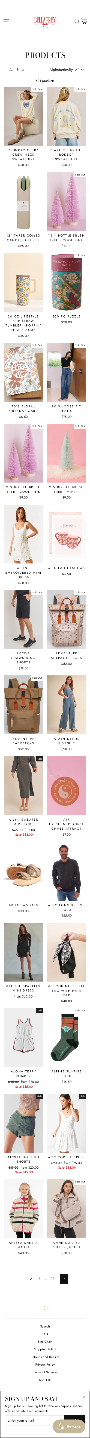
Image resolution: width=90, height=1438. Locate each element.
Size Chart (45, 1341)
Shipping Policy (45, 1349)
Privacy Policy (45, 1364)
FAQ (45, 1334)
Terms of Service (45, 1372)
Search (45, 1326)
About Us (45, 1380)
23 (52, 1278)
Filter (20, 69)
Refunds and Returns (45, 1357)
